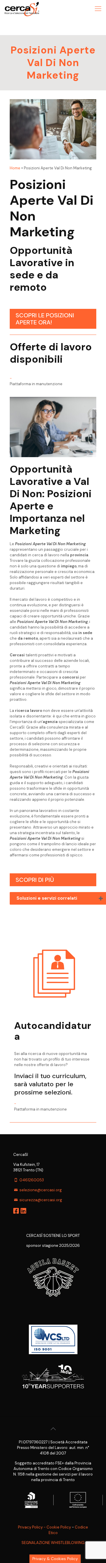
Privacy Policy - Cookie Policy (44, 1527)
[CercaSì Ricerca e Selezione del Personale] (21, 8)
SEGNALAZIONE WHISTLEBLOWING (53, 1542)
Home (15, 168)
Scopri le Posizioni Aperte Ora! (45, 318)
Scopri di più (35, 880)
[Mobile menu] (98, 9)
